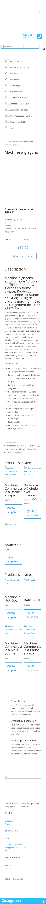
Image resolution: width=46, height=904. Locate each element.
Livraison (8, 841)
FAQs (7, 838)
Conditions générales (13, 844)
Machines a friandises (27, 142)
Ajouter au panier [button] (13, 510)
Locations (9, 821)
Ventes (7, 824)
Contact (8, 868)
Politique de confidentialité (15, 847)
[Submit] (1, 46)
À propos (8, 865)
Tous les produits (11, 142)
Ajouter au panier (23, 256)
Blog (6, 850)
